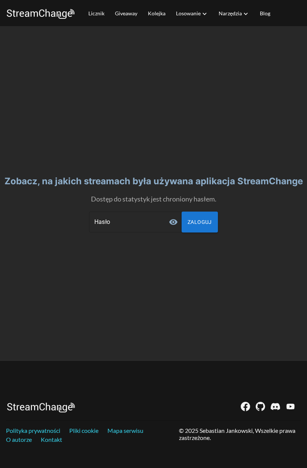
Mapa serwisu (125, 430)
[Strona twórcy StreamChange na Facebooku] (245, 406)
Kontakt (51, 439)
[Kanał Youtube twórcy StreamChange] (290, 406)
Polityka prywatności (33, 430)
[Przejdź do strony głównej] (41, 13)
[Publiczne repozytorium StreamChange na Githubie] (260, 406)
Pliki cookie (83, 430)
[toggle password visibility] (173, 222)
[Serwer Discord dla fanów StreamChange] (275, 406)
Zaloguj (200, 222)
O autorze (19, 439)
